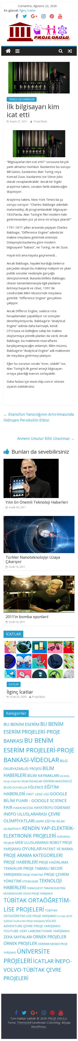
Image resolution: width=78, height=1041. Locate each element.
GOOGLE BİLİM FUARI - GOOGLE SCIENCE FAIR (35, 800)
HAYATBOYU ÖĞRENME (52, 807)
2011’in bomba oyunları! (27, 616)
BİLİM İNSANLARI (32, 781)
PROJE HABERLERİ (21, 862)
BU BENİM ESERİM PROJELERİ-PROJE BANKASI (33, 732)
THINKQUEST (35, 888)
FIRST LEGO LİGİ (37, 794)
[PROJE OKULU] (8, 51)
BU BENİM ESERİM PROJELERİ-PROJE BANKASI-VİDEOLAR (39, 750)
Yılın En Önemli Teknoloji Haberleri (37, 502)
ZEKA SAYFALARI (18, 936)
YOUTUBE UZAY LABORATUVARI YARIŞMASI (37, 931)
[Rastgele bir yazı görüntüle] (69, 51)
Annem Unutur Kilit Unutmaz (45, 438)
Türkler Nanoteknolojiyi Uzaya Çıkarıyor (33, 559)
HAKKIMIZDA (23, 808)
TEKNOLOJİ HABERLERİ (22, 99)
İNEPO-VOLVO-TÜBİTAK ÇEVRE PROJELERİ (38, 969)
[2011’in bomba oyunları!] (39, 578)
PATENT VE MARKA (57, 848)
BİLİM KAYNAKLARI (43, 775)
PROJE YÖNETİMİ (33, 875)
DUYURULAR (19, 787)
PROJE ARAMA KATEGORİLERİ (33, 855)
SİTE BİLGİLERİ (30, 881)
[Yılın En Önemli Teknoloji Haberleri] (31, 461)
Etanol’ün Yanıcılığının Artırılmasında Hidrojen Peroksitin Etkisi (39, 417)
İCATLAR (14, 684)
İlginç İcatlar (28, 10)
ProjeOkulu (40, 121)
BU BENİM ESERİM (22, 724)
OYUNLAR (32, 848)
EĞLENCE (35, 787)
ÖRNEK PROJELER (49, 936)
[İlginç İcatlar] (39, 643)
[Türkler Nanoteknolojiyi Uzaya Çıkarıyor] (39, 518)
